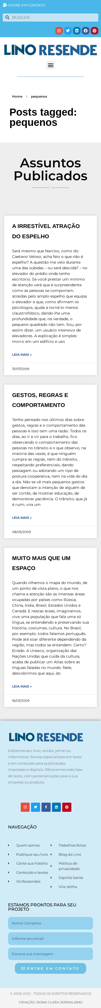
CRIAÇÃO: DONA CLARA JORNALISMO (50, 1002)
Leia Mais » (22, 355)
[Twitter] (68, 30)
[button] (50, 65)
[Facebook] (85, 30)
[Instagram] (59, 30)
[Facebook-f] (46, 807)
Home (17, 96)
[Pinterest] (94, 30)
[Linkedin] (77, 30)
